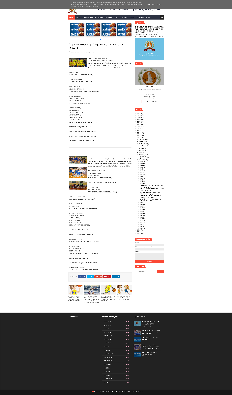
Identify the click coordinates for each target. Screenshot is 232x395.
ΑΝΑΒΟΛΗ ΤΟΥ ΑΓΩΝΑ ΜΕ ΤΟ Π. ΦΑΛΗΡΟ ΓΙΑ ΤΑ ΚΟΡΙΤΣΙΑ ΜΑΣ (152, 189)
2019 (138, 126)
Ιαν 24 (142, 172)
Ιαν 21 (142, 178)
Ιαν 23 (142, 174)
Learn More (151, 4)
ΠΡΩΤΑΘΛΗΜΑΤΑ (143, 17)
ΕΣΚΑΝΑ (91, 392)
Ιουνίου (141, 150)
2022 (138, 121)
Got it (159, 4)
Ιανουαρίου (142, 160)
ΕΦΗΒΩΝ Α (107, 339)
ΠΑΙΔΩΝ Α (107, 368)
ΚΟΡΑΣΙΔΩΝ (108, 350)
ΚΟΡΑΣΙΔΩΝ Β (108, 353)
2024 (138, 117)
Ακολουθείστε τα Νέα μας (150, 101)
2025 (138, 115)
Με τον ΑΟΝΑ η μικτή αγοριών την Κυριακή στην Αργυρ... (150, 193)
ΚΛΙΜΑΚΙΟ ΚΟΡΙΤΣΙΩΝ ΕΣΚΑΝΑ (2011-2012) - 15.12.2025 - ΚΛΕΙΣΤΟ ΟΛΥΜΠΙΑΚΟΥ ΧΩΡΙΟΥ (74, 298)
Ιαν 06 (142, 221)
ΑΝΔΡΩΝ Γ (107, 328)
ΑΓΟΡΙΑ (79, 52)
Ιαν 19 (142, 182)
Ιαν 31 (142, 161)
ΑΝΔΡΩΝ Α (107, 321)
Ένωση (78, 17)
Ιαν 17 (142, 202)
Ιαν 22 (142, 176)
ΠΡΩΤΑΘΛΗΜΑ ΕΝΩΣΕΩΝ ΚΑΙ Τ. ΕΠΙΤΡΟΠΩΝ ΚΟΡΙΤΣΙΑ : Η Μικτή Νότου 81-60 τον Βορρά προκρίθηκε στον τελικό (92, 299)
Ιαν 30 (142, 163)
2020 (138, 125)
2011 (138, 232)
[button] (100, 39)
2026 (138, 113)
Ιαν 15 (142, 206)
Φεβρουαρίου (143, 158)
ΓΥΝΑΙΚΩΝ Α (108, 336)
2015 (138, 134)
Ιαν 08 (142, 217)
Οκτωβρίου (142, 143)
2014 (138, 136)
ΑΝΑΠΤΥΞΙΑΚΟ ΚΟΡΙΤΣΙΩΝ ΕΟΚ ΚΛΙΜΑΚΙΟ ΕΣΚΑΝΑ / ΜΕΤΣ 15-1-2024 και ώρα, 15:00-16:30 (108, 298)
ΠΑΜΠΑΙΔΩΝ (108, 378)
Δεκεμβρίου (142, 139)
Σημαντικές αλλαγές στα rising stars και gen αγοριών (150, 354)
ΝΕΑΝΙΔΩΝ (107, 364)
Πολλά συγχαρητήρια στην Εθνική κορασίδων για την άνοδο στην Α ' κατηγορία (151, 346)
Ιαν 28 (142, 165)
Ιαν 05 (142, 222)
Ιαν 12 (142, 211)
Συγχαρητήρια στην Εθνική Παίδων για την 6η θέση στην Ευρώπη (151, 332)
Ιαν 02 (142, 228)
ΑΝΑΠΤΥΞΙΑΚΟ (85, 52)
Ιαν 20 (142, 180)
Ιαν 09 (142, 215)
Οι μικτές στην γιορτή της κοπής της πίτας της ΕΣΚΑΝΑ (150, 199)
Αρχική (71, 17)
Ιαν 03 (142, 226)
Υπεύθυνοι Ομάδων (111, 17)
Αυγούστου (142, 147)
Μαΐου (141, 152)
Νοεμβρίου (142, 141)
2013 (138, 137)
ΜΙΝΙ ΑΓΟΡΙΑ (108, 357)
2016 (138, 132)
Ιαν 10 (142, 213)
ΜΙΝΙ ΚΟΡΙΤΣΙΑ (109, 361)
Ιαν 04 (142, 224)
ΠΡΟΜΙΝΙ (107, 382)
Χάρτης (132, 17)
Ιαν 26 (142, 169)
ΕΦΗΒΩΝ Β (107, 343)
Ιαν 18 (142, 183)
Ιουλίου (141, 148)
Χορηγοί (125, 17)
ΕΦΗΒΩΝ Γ (107, 346)
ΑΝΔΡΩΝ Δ (107, 332)
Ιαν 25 (142, 171)
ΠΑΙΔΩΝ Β (107, 371)
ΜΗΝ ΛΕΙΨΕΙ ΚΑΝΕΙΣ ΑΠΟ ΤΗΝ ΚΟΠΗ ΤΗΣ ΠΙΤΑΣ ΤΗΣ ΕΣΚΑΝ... (151, 186)
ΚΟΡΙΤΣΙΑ (92, 52)
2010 (138, 233)
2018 (138, 128)
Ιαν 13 (142, 210)
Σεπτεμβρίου (143, 145)
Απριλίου (142, 154)
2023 (138, 119)
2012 (138, 230)
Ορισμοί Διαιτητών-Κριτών (93, 17)
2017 (138, 130)
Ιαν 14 (142, 208)
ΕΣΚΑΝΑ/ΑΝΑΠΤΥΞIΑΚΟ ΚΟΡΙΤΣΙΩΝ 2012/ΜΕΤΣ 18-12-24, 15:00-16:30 (123, 298)
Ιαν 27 (142, 167)
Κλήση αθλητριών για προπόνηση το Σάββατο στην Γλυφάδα (150, 196)
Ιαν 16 (142, 204)
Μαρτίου (141, 156)
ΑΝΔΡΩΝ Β (107, 325)
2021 (138, 123)
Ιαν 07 (142, 219)
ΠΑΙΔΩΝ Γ (107, 375)
